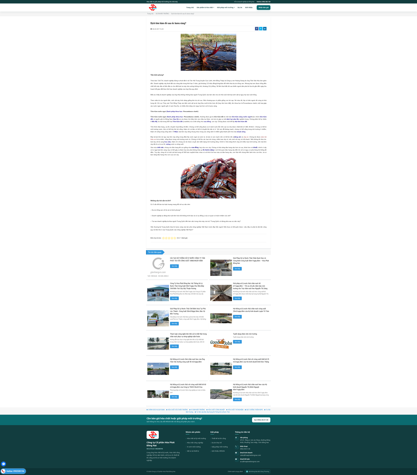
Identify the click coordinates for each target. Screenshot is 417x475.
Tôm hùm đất (178, 121)
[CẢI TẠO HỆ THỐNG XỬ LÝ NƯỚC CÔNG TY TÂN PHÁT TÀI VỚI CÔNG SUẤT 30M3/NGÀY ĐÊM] (158, 268)
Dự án (240, 7)
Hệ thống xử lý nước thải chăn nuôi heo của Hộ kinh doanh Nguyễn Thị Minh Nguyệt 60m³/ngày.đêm (250, 387)
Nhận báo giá (264, 7)
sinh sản (160, 147)
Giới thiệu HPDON (218, 451)
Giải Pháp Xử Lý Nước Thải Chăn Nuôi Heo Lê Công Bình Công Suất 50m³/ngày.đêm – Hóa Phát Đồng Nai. (251, 260)
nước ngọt (247, 117)
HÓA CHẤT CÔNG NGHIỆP (216, 410)
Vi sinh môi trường (194, 447)
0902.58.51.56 (245, 449)
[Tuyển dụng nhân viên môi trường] (221, 343)
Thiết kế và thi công (219, 438)
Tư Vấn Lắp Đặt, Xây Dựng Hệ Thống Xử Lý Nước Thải (213, 412)
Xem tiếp (174, 266)
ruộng (168, 144)
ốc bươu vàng (208, 150)
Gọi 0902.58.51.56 (261, 420)
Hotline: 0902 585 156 (263, 2)
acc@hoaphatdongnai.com (250, 461)
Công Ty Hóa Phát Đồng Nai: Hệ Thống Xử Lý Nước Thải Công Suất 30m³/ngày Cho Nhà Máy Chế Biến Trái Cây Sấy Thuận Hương (187, 286)
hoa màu (167, 142)
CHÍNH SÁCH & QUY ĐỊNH (156, 410)
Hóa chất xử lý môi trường (196, 438)
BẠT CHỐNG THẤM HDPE (255, 410)
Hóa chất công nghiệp (195, 443)
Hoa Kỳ (176, 119)
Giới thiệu (248, 7)
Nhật (176, 132)
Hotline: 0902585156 (15, 471)
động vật (237, 137)
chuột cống (241, 132)
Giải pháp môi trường (226, 7)
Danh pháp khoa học (174, 111)
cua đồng (207, 121)
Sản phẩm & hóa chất (205, 7)
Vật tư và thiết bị (193, 451)
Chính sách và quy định (235, 471)
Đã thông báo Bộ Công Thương (258, 471)
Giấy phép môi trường (220, 447)
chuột (255, 147)
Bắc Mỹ (154, 121)
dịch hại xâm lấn (233, 119)
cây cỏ (246, 137)
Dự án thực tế (217, 443)
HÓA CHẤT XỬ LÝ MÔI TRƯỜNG (178, 410)
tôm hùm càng (237, 117)
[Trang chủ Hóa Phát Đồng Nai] (153, 7)
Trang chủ (190, 7)
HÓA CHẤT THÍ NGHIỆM (235, 410)
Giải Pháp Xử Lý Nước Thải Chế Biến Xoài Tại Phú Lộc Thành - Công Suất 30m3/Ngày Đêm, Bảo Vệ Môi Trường (188, 311)
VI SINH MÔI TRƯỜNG (198, 410)
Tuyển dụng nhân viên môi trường (245, 334)
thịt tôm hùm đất (241, 121)
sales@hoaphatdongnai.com (250, 455)
